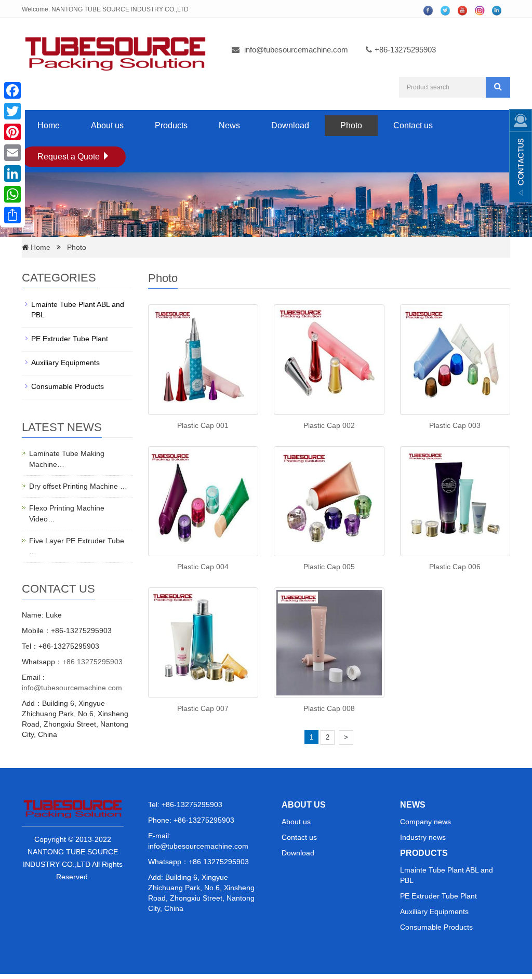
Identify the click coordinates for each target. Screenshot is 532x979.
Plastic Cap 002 (329, 425)
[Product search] (498, 87)
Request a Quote (69, 156)
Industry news (423, 837)
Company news (425, 821)
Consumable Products (67, 386)
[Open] (520, 156)
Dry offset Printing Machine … (78, 486)
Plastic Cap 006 (455, 566)
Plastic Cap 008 (329, 708)
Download (290, 125)
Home (48, 125)
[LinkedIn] (12, 173)
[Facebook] (12, 90)
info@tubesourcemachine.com (296, 49)
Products (171, 125)
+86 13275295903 (92, 662)
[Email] (12, 152)
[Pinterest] (12, 132)
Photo (351, 125)
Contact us (413, 125)
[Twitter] (12, 111)
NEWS (412, 804)
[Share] (12, 215)
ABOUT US (304, 804)
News (229, 125)
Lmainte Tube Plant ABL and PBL (77, 309)
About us (107, 125)
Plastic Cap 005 (329, 566)
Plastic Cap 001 (203, 425)
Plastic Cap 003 (455, 425)
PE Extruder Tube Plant (69, 338)
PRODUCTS (424, 853)
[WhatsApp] (12, 194)
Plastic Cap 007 (203, 708)
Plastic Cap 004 (203, 566)
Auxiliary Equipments (65, 362)
